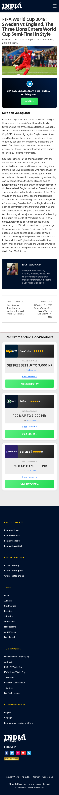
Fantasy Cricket (11, 530)
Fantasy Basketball (13, 546)
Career (36, 776)
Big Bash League (12, 693)
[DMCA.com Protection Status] (11, 758)
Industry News (12, 776)
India (6, 595)
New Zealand (10, 626)
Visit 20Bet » (29, 433)
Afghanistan (10, 632)
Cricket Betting (11, 565)
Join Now (29, 101)
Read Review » (29, 376)
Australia (8, 600)
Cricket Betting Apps (14, 575)
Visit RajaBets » (29, 383)
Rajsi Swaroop (31, 264)
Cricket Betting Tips (13, 570)
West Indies (9, 621)
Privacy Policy (34, 784)
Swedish (8, 717)
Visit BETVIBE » (29, 484)
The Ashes (9, 677)
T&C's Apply (31, 370)
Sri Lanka (8, 616)
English (7, 712)
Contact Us (47, 776)
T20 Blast (8, 687)
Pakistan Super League (14, 682)
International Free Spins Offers (18, 723)
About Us (26, 776)
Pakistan (8, 611)
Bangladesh (9, 637)
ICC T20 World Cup (13, 667)
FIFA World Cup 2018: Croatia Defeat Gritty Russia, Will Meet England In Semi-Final (43, 311)
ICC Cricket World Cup (14, 672)
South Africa (10, 606)
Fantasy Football (12, 535)
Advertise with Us (36, 787)
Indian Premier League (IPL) (16, 656)
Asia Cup (8, 661)
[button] (6, 753)
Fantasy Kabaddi (12, 540)
